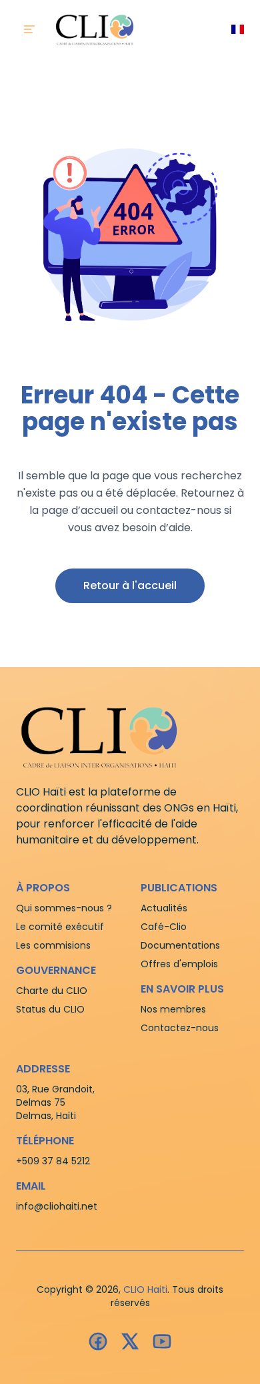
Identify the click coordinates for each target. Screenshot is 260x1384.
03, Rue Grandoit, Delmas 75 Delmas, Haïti (55, 1102)
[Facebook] (98, 1341)
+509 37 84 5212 (53, 1161)
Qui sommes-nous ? (64, 908)
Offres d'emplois (179, 964)
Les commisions (53, 945)
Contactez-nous (180, 1028)
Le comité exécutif (60, 926)
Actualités (164, 908)
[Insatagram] (130, 1341)
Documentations (180, 945)
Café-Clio (164, 926)
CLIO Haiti (145, 1289)
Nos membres (173, 1009)
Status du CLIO (50, 1009)
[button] (130, 586)
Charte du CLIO (51, 990)
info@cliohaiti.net (56, 1206)
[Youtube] (162, 1341)
